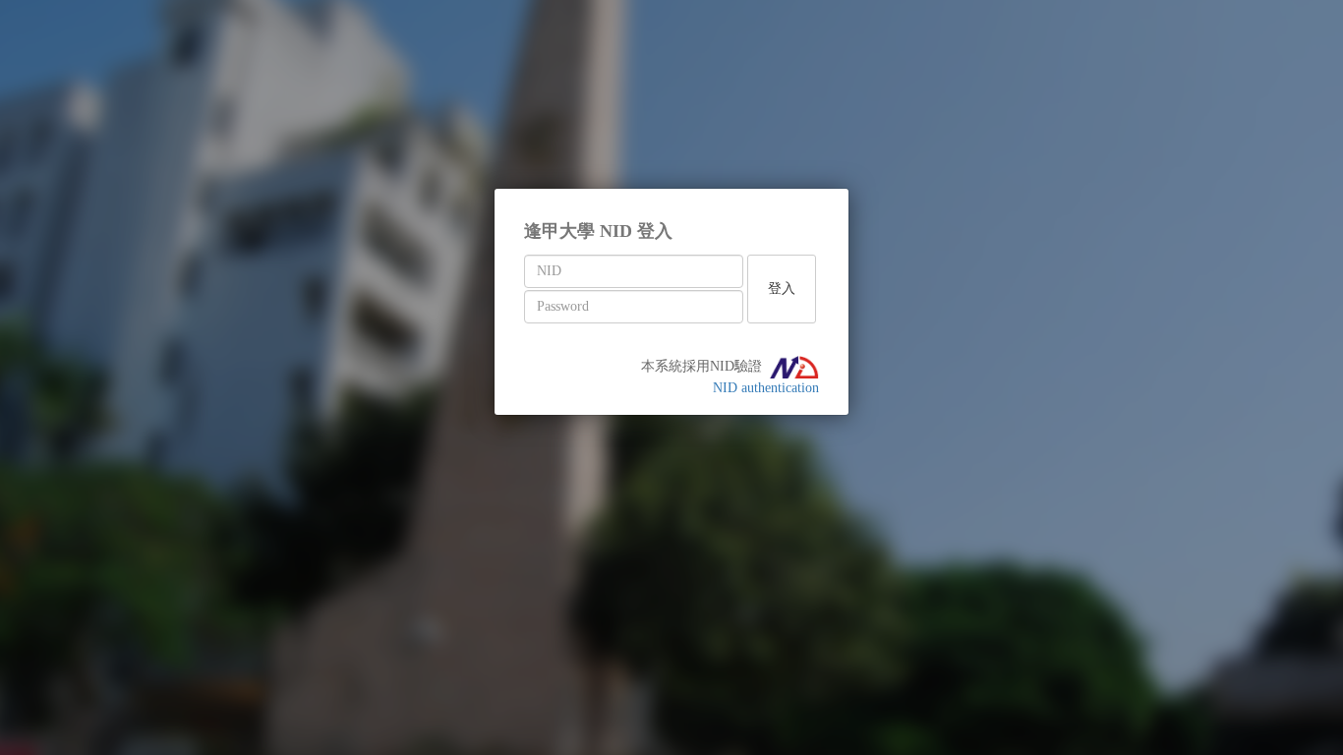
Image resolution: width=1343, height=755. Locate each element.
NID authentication (766, 387)
